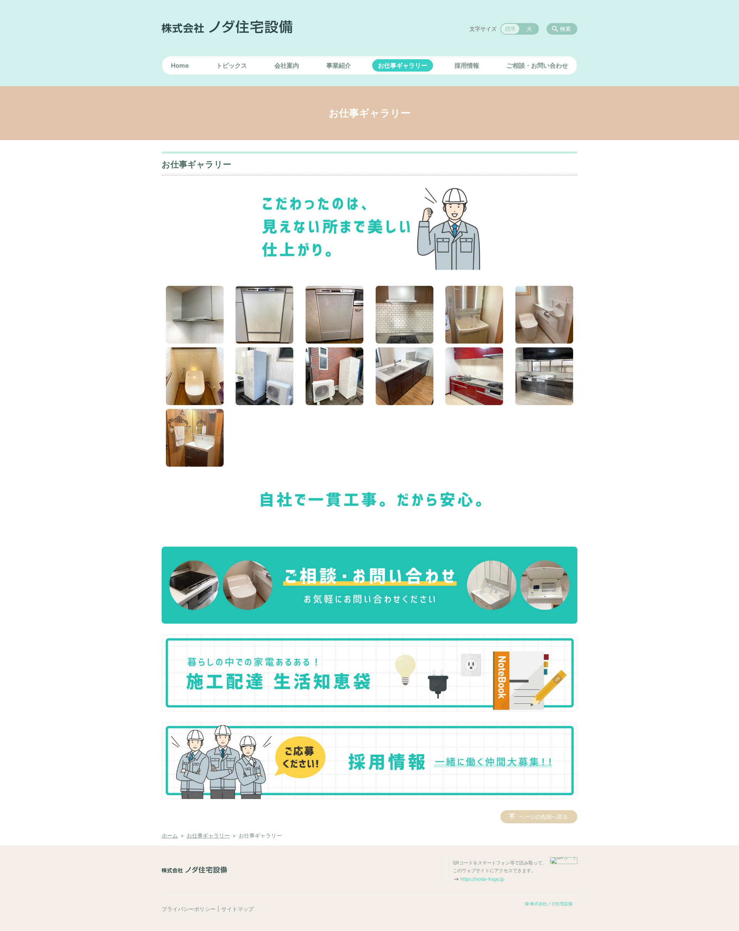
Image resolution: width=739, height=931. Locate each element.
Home (180, 65)
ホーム (170, 835)
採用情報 (467, 65)
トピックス (231, 65)
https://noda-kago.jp (482, 879)
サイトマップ (237, 909)
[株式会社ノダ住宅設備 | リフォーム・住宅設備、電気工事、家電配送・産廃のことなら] (227, 26)
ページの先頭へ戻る (543, 816)
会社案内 (286, 65)
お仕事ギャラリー (402, 65)
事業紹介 (338, 65)
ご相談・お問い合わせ (537, 65)
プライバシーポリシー (189, 909)
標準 (510, 28)
